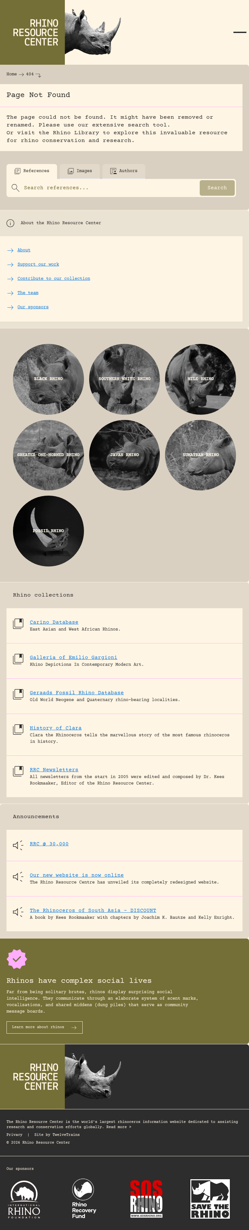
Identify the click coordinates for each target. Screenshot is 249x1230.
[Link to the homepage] (65, 32)
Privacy (14, 1135)
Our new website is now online (77, 875)
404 (30, 74)
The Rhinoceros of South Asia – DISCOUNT (93, 911)
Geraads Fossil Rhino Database (77, 693)
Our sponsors (20, 1169)
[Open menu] (240, 32)
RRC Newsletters (54, 770)
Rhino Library (76, 133)
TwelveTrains (66, 1135)
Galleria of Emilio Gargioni (73, 658)
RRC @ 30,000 (49, 844)
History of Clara (56, 728)
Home (11, 74)
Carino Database (54, 622)
